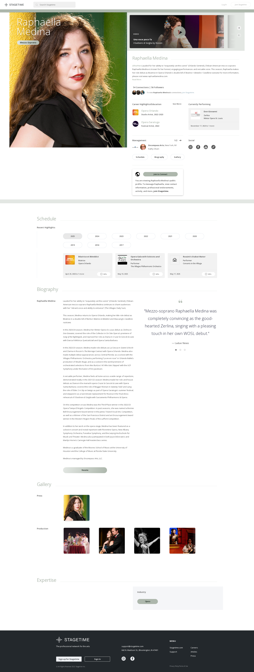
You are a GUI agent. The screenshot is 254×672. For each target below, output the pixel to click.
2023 (121, 236)
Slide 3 (185, 365)
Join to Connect (160, 174)
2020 (195, 236)
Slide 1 (176, 365)
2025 (73, 236)
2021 (170, 236)
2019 (73, 245)
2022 (146, 236)
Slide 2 (180, 365)
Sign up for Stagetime (69, 659)
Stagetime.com (176, 647)
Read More (136, 79)
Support (173, 651)
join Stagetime (160, 191)
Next (180, 140)
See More (177, 104)
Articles (194, 651)
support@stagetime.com (132, 646)
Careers (194, 647)
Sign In (97, 659)
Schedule (140, 157)
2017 (121, 245)
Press (193, 656)
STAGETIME (14, 4)
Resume (85, 470)
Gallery (177, 157)
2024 (97, 236)
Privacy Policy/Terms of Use (179, 666)
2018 (97, 245)
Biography (159, 157)
